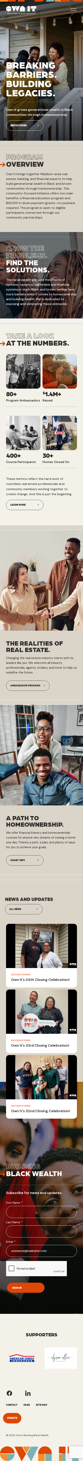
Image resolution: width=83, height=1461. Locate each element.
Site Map (41, 1404)
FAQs (27, 1404)
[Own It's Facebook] (9, 1393)
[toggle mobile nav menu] (73, 10)
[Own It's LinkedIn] (28, 1393)
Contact (12, 1404)
